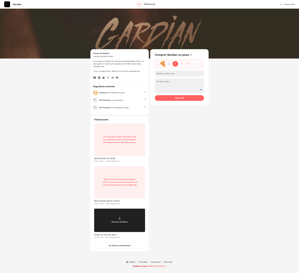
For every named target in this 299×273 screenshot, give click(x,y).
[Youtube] (94, 77)
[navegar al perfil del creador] (7, 4)
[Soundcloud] (112, 77)
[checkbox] (172, 92)
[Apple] (103, 77)
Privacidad (143, 262)
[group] (119, 143)
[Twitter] (108, 77)
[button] (139, 4)
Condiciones (155, 262)
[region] (179, 77)
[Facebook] (117, 77)
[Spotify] (99, 77)
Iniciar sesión (290, 4)
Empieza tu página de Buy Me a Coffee (148, 266)
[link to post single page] (119, 143)
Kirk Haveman (105, 100)
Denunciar (168, 262)
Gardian (17, 4)
